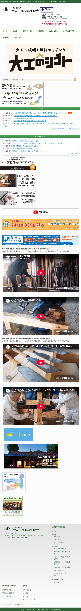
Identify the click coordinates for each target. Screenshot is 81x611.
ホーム (5, 31)
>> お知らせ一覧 (71, 128)
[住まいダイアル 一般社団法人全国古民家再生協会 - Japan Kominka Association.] (40, 240)
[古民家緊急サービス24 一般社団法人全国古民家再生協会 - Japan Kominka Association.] (40, 224)
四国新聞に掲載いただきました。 (25, 148)
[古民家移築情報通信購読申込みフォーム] (31, 456)
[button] (40, 59)
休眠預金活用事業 (68, 31)
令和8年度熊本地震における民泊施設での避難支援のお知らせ (35, 116)
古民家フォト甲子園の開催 (62, 567)
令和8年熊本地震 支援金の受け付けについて (30, 121)
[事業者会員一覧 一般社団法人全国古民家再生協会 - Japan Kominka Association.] (14, 482)
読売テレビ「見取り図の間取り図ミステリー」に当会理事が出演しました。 (40, 143)
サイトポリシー (27, 596)
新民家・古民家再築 (8, 593)
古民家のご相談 (27, 31)
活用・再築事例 (6, 596)
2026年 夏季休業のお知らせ (23, 118)
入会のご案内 (53, 31)
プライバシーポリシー (29, 599)
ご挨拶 (15, 31)
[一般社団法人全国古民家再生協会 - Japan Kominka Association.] (27, 9)
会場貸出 (25, 593)
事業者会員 (57, 536)
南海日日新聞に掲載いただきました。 (26, 141)
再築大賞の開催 (58, 570)
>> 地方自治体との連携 (57, 128)
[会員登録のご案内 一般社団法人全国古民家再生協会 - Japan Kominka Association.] (12, 505)
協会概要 (6, 37)
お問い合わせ (18, 37)
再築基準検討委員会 (60, 548)
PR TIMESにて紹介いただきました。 (26, 146)
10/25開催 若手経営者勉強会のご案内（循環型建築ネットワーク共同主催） (43, 113)
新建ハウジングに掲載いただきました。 (27, 151)
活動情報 (41, 31)
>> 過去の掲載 (72, 153)
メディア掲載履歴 (59, 542)
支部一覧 (56, 539)
